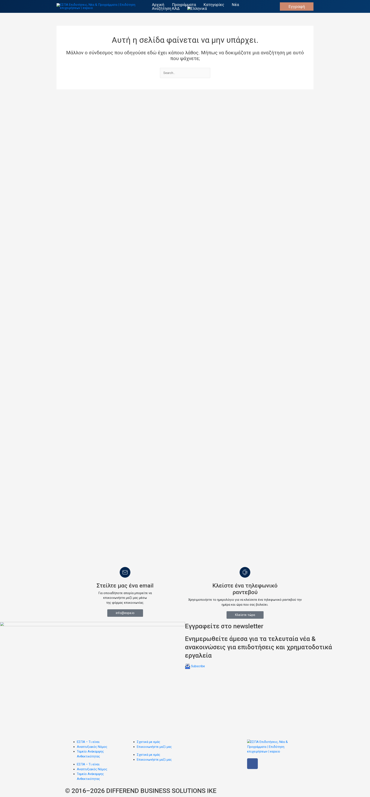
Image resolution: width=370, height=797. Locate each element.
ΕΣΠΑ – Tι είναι (88, 742)
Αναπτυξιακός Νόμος (92, 747)
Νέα (235, 5)
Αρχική (158, 5)
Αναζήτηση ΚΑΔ (166, 8)
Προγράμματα (184, 5)
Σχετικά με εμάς (148, 742)
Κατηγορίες (214, 5)
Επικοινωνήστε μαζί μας (154, 747)
